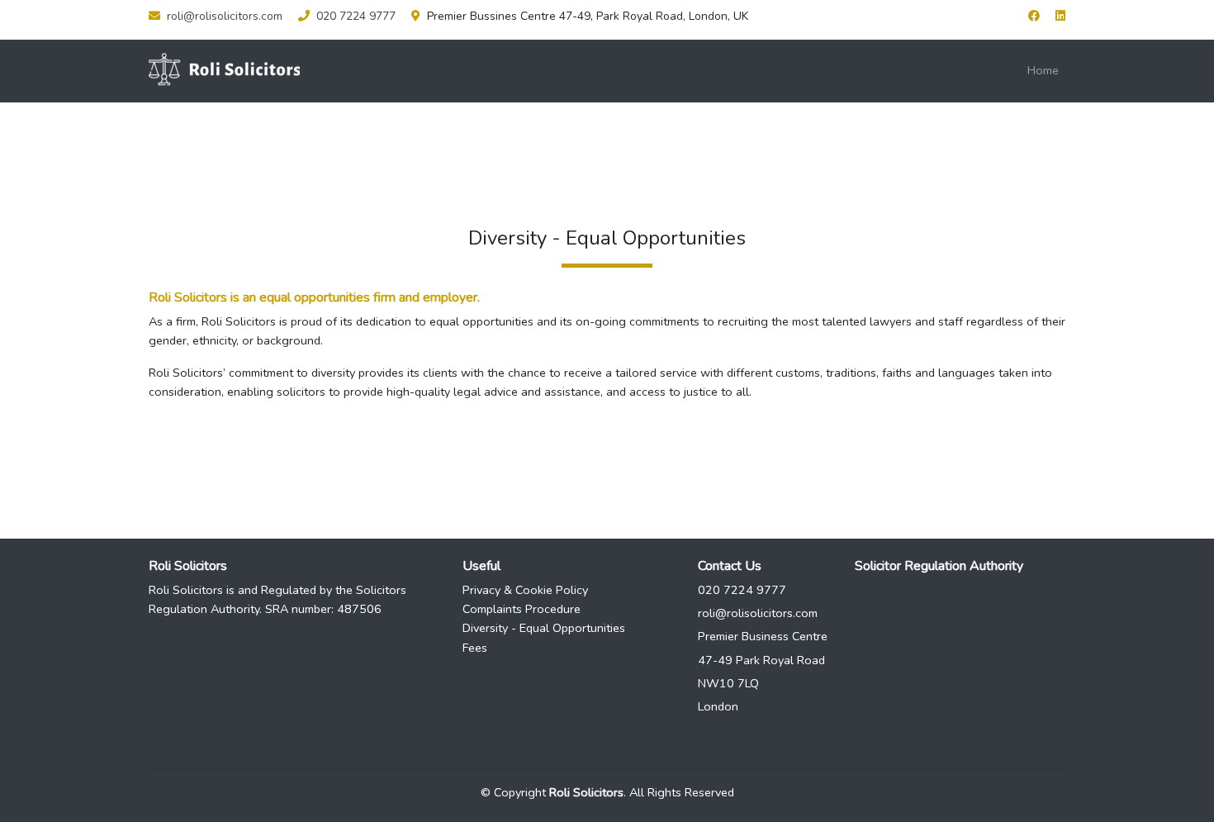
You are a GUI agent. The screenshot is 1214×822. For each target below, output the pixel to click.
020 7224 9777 (356, 16)
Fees (474, 647)
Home (1043, 70)
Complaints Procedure (521, 609)
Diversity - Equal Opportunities (543, 628)
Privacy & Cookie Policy (525, 590)
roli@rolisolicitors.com (224, 16)
